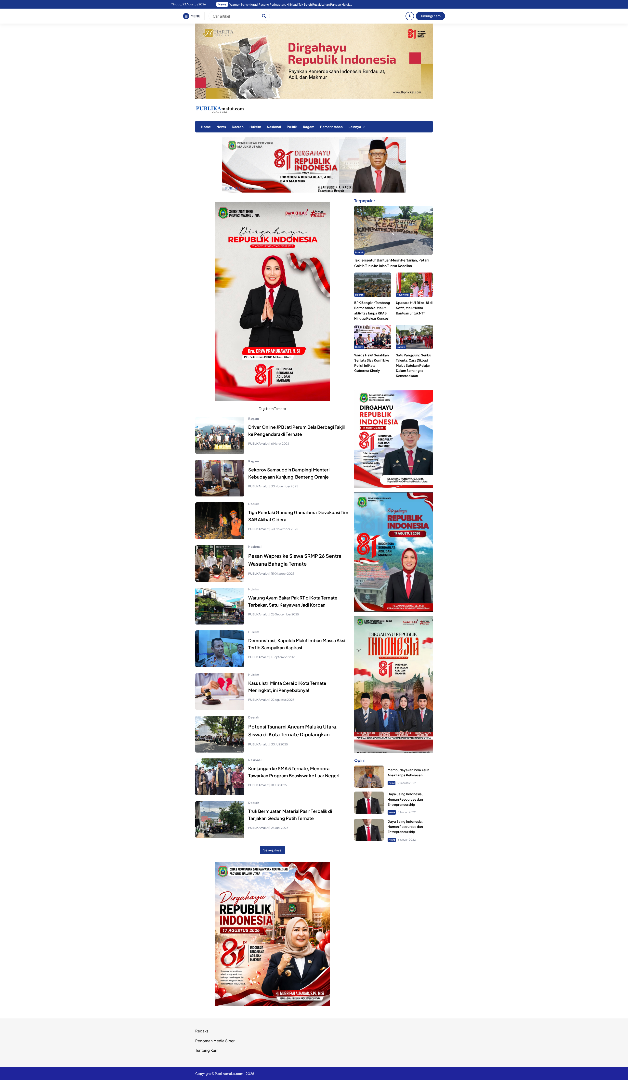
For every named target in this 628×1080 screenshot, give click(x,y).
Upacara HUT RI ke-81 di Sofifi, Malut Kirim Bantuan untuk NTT (414, 308)
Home (206, 127)
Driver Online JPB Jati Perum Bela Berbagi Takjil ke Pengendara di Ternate (296, 430)
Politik (292, 127)
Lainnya (355, 127)
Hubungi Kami (430, 16)
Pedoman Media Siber (215, 1040)
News (221, 127)
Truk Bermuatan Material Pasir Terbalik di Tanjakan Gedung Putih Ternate (290, 814)
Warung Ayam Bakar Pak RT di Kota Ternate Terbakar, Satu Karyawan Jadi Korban (292, 601)
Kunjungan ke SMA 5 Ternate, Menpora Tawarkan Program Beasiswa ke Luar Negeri (293, 772)
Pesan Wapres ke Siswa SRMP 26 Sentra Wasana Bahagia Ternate (294, 560)
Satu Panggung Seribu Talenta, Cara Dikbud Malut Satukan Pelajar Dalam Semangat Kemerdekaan (413, 365)
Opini (391, 783)
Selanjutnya (272, 850)
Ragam (308, 127)
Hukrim (255, 127)
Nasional (274, 127)
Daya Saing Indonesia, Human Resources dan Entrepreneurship (405, 799)
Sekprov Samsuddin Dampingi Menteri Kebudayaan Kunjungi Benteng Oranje (288, 473)
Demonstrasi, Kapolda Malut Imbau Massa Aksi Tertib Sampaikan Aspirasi (296, 644)
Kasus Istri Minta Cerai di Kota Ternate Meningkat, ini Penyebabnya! (287, 686)
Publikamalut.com (229, 1073)
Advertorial (403, 294)
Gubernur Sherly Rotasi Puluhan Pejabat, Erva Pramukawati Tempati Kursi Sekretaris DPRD (290, 4)
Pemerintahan (331, 127)
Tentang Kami (207, 1050)
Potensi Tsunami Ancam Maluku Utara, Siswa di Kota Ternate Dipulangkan (293, 730)
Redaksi (202, 1030)
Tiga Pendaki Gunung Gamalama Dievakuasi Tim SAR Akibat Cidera (298, 515)
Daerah (238, 127)
